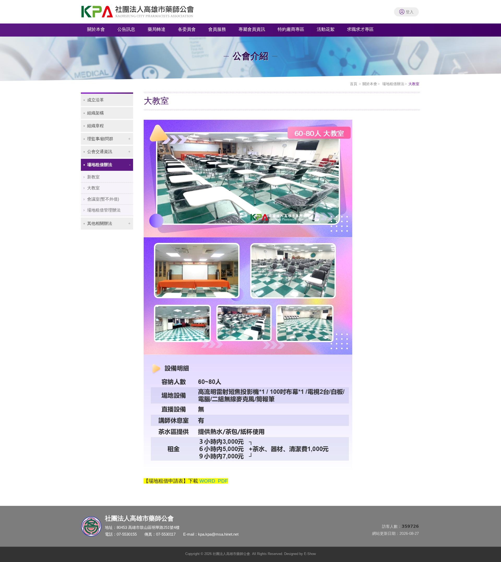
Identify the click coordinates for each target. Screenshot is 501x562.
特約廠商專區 (291, 29)
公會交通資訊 (99, 151)
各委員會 (187, 29)
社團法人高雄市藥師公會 (143, 13)
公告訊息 (126, 29)
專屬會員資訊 (251, 29)
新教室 (93, 177)
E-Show (310, 554)
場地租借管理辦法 (104, 210)
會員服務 (217, 29)
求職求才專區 (360, 29)
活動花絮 (326, 29)
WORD (207, 481)
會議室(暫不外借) (103, 199)
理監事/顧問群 (100, 139)
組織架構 (95, 113)
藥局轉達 (156, 29)
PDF (223, 481)
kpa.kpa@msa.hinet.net (218, 534)
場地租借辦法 (392, 84)
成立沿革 (95, 100)
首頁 (353, 84)
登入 (410, 12)
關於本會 (96, 29)
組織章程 (95, 126)
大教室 (93, 188)
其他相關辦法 (99, 223)
